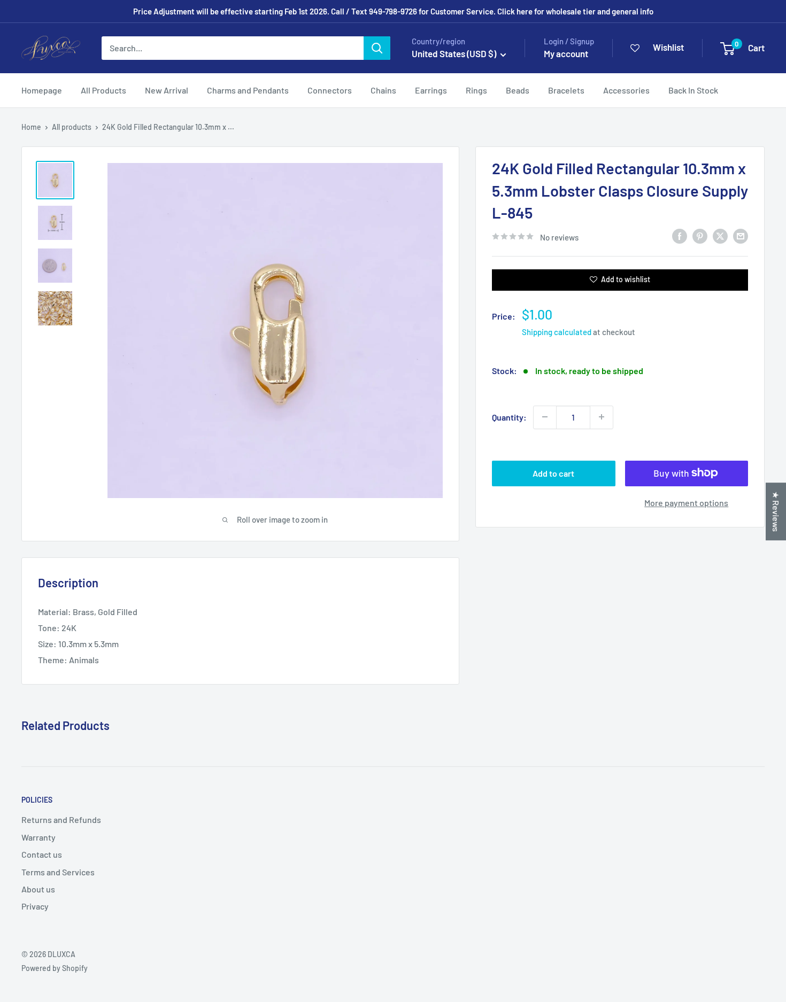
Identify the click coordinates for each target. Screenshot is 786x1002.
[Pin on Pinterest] (699, 235)
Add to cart (553, 473)
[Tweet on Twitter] (720, 235)
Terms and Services (58, 872)
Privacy (35, 906)
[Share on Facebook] (679, 235)
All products (71, 126)
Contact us (41, 854)
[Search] (377, 48)
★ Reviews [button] (776, 511)
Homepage (41, 90)
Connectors (329, 90)
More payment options (686, 502)
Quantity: (509, 416)
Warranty (38, 837)
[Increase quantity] (601, 417)
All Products (103, 90)
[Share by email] (740, 235)
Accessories (626, 90)
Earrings (431, 90)
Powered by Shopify (54, 968)
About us (38, 889)
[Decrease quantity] (545, 417)
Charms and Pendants (248, 90)
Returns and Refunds (61, 819)
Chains (383, 90)
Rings (476, 90)
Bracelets (566, 90)
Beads (517, 90)
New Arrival (166, 90)
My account (566, 53)
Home (31, 126)
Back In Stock (693, 90)
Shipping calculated (556, 331)
